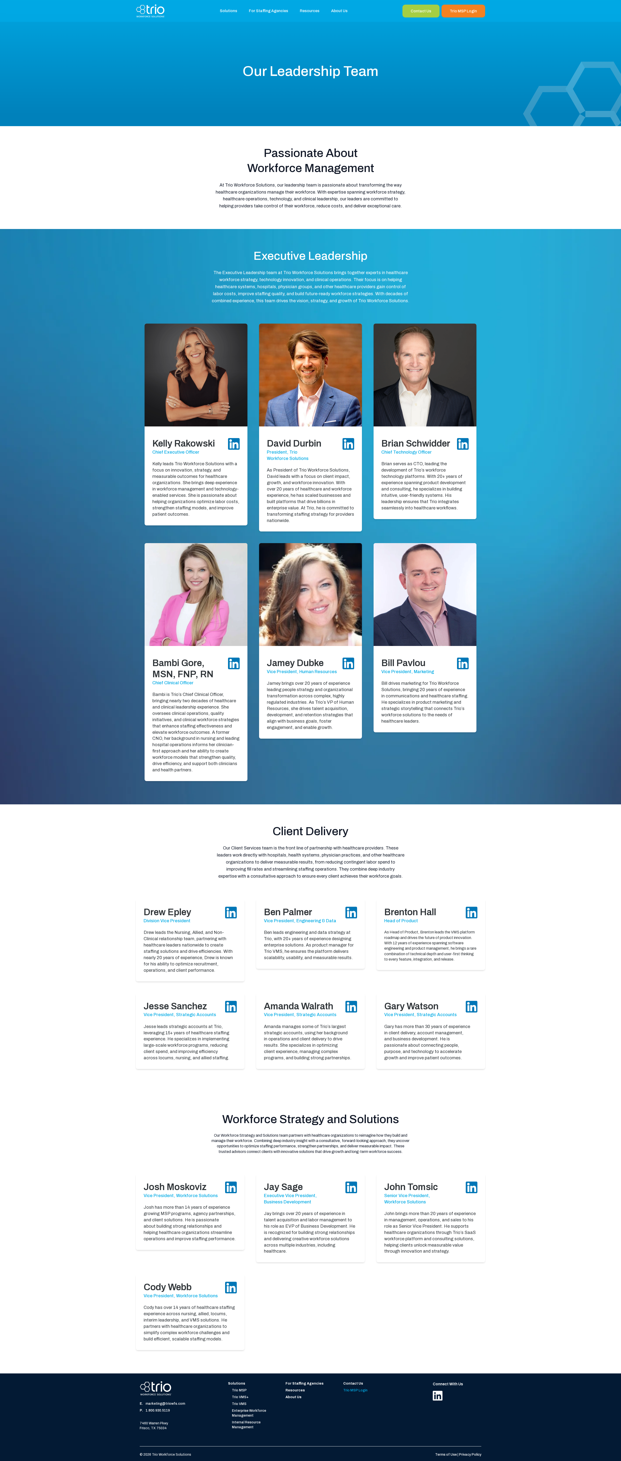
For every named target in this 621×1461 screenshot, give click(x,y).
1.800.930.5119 (158, 1410)
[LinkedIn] (437, 1396)
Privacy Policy (470, 1454)
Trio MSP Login (463, 11)
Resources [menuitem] (309, 11)
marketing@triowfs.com (165, 1403)
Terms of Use (446, 1454)
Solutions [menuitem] (228, 11)
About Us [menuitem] (339, 11)
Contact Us (421, 11)
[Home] (150, 10)
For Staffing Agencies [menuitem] (268, 11)
